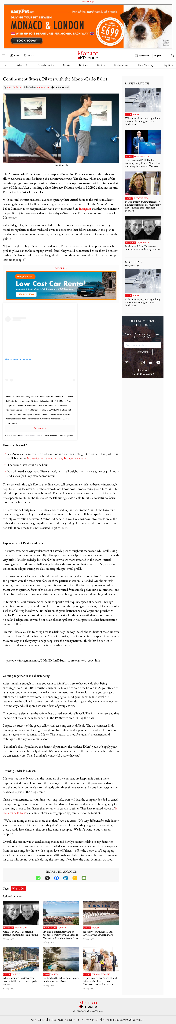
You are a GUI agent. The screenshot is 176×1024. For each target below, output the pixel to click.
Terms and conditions (64, 1019)
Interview (8, 928)
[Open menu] (3, 53)
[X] (47, 878)
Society (101, 65)
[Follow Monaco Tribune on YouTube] (158, 363)
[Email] (84, 878)
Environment (121, 65)
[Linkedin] (65, 878)
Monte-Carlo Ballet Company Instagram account (56, 458)
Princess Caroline (101, 974)
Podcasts (31, 55)
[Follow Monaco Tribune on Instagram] (142, 363)
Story (53, 928)
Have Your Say (145, 65)
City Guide (169, 65)
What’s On (22, 65)
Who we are (39, 1019)
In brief (47, 928)
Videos (17, 55)
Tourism (62, 928)
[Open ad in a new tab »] (88, 26)
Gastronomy (20, 928)
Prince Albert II (142, 156)
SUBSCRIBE (142, 352)
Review (86, 928)
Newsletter (144, 55)
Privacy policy (91, 1019)
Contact (139, 1019)
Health (136, 115)
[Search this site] (172, 55)
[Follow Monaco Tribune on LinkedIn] (150, 363)
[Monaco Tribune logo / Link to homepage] (88, 55)
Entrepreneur (141, 198)
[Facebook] (56, 878)
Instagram (85, 208)
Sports (66, 65)
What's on (18, 888)
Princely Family (45, 65)
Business (83, 65)
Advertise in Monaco (117, 1019)
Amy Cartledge (14, 87)
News (4, 65)
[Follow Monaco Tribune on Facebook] (135, 363)
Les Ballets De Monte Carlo (32, 435)
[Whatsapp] (38, 878)
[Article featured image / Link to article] (21, 913)
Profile (129, 198)
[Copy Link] (74, 878)
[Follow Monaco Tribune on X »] (127, 363)
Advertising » (61, 267)
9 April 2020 (43, 87)
